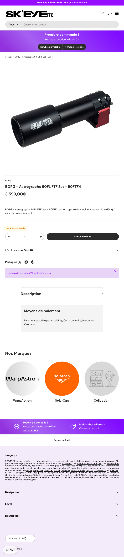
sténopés (71, 468)
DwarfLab (48, 470)
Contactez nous (41, 273)
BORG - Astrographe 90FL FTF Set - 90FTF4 (35, 57)
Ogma (29, 470)
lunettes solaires (50, 468)
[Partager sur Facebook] (26, 262)
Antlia (57, 470)
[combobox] (62, 24)
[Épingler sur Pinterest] (32, 262)
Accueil (8, 57)
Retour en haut (62, 440)
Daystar (89, 470)
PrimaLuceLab (78, 470)
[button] (109, 13)
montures (67, 463)
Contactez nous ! (89, 428)
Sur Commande (82, 236)
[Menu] (116, 13)
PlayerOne (38, 470)
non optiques (23, 465)
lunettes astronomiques (47, 465)
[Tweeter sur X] (19, 262)
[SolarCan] (62, 379)
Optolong (65, 470)
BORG (8, 180)
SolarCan (62, 401)
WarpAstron (22, 401)
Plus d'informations (77, 2)
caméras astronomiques (89, 463)
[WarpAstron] (22, 379)
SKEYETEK (17, 549)
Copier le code (76, 46)
